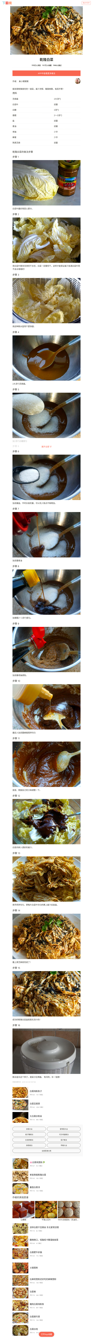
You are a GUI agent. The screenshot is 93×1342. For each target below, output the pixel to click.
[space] (7, 3)
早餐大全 (64, 1145)
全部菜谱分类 (46, 1151)
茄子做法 (64, 1140)
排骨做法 (29, 1145)
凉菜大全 (29, 1129)
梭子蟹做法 (29, 1134)
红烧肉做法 (29, 1140)
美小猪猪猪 (23, 81)
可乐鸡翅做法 (64, 1134)
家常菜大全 (64, 1129)
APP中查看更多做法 (46, 73)
